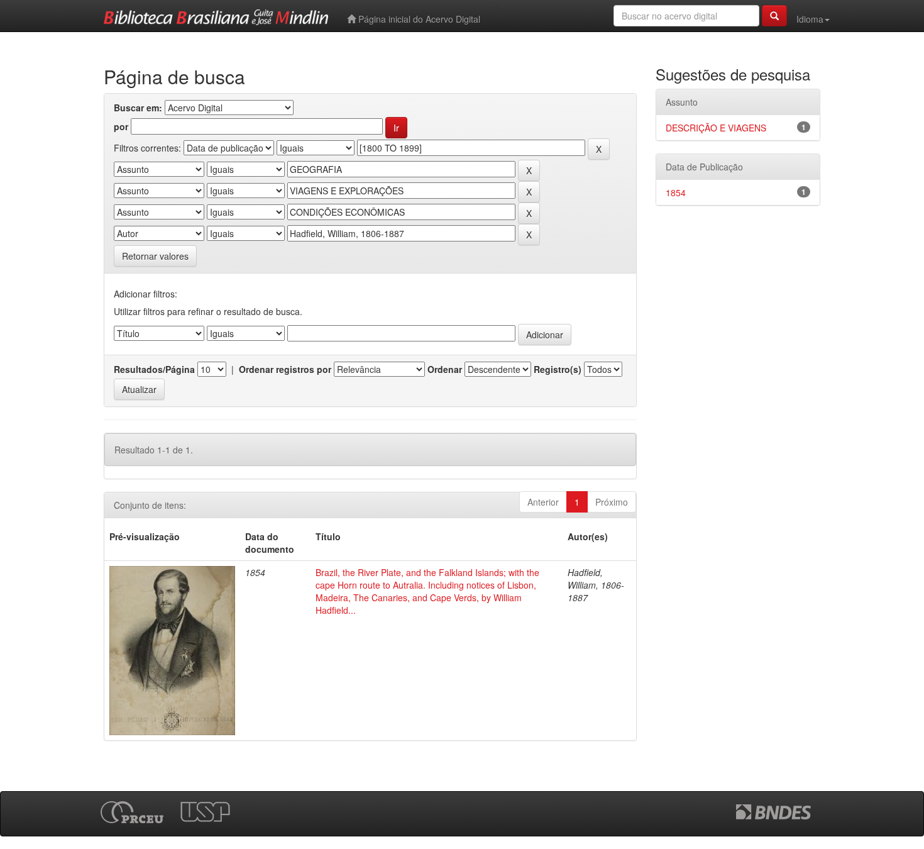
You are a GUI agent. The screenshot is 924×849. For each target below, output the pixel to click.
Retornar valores (155, 256)
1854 (676, 192)
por (121, 126)
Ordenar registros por (285, 369)
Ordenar (444, 369)
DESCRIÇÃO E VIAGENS (716, 127)
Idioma (809, 19)
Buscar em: (138, 107)
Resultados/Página (154, 369)
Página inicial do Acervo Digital (418, 19)
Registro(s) (557, 369)
